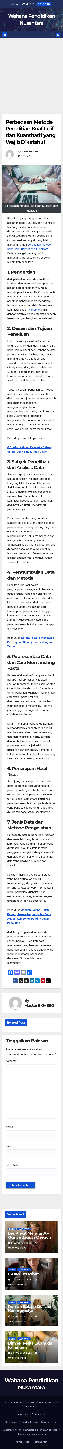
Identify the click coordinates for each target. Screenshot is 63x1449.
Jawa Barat (24, 1229)
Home (20, 1414)
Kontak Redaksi (23, 1441)
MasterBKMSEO (30, 151)
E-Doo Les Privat (23, 1274)
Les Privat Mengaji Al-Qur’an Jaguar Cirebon (29, 1235)
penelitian (35, 309)
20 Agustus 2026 (22, 1316)
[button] (52, 34)
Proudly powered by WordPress (21, 1402)
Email (9, 1146)
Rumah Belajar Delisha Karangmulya (29, 1308)
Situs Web (12, 1165)
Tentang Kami (40, 1441)
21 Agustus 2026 (21, 1243)
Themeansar (31, 1406)
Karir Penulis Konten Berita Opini (21, 1422)
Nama (9, 1127)
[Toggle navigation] (29, 34)
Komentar (13, 1061)
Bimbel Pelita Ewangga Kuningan (30, 1345)
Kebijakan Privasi (49, 1422)
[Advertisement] (31, 71)
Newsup (51, 1402)
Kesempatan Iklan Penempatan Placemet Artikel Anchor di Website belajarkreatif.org (31, 1432)
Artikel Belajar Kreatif (35, 1414)
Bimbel (12, 1229)
